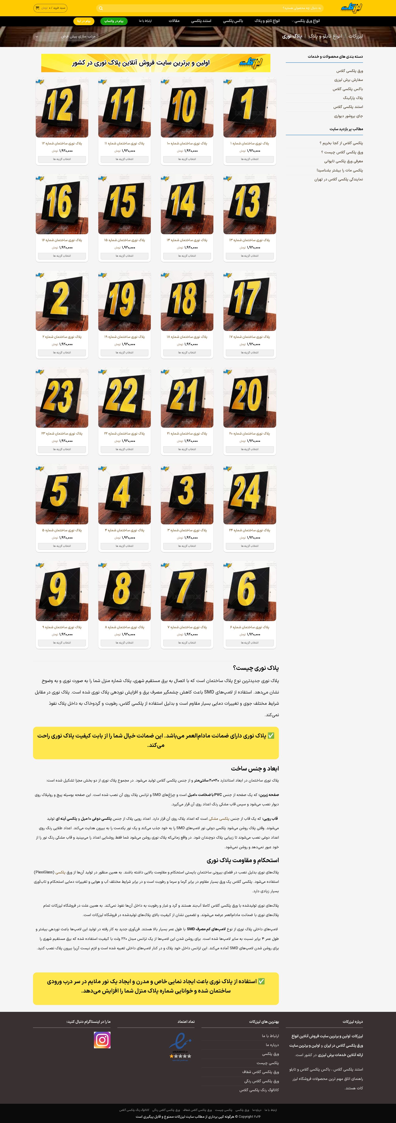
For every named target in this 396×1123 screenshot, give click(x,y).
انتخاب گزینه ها (250, 159)
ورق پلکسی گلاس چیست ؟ (342, 152)
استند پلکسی (201, 21)
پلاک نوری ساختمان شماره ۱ (250, 143)
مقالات (174, 21)
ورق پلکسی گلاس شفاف (260, 1072)
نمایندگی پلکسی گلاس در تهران (338, 179)
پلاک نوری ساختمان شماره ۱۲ (62, 143)
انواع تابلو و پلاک (267, 21)
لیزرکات (356, 36)
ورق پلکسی (270, 1054)
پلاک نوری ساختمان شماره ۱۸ (187, 337)
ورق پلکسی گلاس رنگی (261, 1081)
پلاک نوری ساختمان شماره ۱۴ (187, 240)
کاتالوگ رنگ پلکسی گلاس (259, 1090)
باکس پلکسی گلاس (348, 89)
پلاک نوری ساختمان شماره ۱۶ (62, 240)
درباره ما (272, 1045)
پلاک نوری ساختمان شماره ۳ (187, 530)
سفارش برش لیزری (348, 80)
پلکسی (60, 872)
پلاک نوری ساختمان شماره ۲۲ (124, 434)
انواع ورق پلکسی (307, 21)
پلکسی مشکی (219, 819)
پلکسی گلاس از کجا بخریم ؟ (341, 143)
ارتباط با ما (145, 21)
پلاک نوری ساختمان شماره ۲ (62, 337)
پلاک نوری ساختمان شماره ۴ (124, 530)
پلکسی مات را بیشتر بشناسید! (340, 170)
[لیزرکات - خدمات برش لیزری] (346, 8)
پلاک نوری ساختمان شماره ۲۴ (249, 530)
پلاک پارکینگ (353, 98)
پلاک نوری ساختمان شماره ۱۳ (249, 240)
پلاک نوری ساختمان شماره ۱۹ (124, 337)
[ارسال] (101, 8)
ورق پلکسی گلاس (349, 71)
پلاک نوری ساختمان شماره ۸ (124, 627)
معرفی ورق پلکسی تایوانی (343, 161)
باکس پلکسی (233, 21)
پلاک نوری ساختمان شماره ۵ (62, 530)
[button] (50, 8)
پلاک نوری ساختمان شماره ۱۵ (124, 240)
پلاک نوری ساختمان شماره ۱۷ (249, 337)
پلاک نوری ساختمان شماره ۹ (62, 627)
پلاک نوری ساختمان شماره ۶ (249, 627)
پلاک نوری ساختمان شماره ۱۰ (187, 143)
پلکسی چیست (268, 1063)
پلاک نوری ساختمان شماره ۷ (187, 627)
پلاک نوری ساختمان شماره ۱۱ (124, 143)
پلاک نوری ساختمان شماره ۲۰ (249, 434)
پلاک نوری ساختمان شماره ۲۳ (61, 434)
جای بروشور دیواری (348, 116)
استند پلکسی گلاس (348, 107)
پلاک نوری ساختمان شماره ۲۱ (187, 434)
